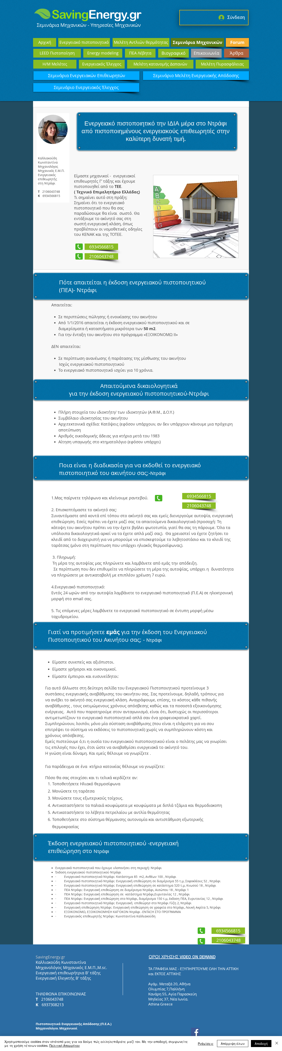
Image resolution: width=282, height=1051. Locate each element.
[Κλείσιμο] (276, 1043)
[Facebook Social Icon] (195, 1032)
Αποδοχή (261, 1043)
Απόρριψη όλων (233, 1043)
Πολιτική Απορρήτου (64, 1045)
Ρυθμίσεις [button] (205, 1043)
